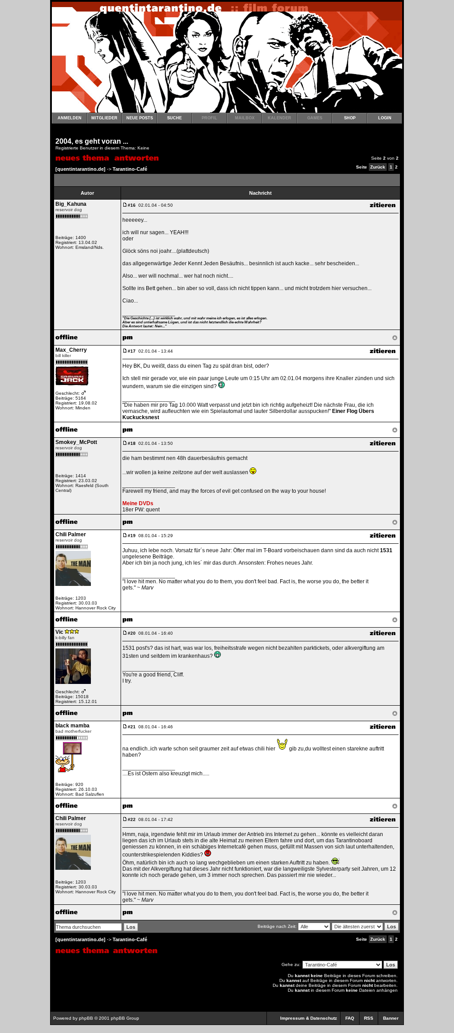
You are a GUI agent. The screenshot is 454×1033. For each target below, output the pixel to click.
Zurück (377, 167)
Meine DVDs (137, 503)
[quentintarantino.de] (80, 169)
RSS (368, 1018)
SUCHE (174, 118)
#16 (132, 205)
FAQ (349, 1018)
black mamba (72, 726)
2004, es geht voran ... (91, 141)
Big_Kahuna (70, 204)
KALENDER (279, 118)
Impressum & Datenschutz (308, 1018)
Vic (59, 632)
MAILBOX (244, 118)
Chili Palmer (70, 534)
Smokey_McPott (76, 442)
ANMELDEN (70, 118)
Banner (391, 1018)
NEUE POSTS (139, 118)
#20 (132, 633)
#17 (132, 351)
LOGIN (384, 118)
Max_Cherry (71, 350)
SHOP (350, 118)
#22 (132, 819)
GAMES (314, 118)
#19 (132, 535)
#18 (132, 443)
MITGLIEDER (104, 118)
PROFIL (209, 118)
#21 (132, 726)
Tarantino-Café (130, 169)
